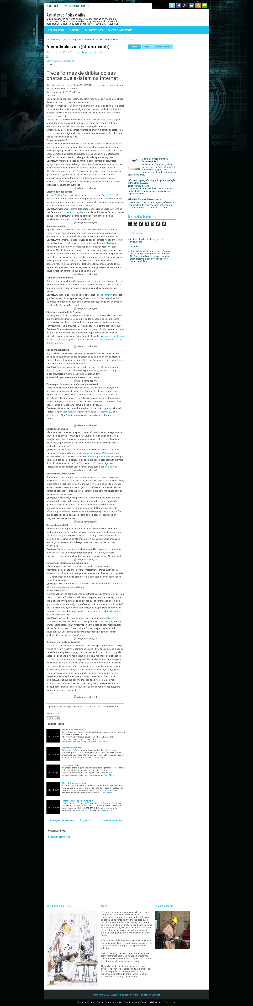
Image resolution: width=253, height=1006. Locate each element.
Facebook (68, 195)
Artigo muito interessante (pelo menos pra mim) (77, 46)
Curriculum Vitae (56, 30)
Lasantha (118, 1002)
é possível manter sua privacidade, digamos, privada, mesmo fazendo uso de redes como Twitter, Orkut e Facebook (85, 339)
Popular (134, 47)
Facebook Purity (104, 295)
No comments (96, 52)
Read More (103, 741)
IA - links (134, 246)
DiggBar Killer (69, 411)
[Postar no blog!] (51, 718)
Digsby (79, 212)
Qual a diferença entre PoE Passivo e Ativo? (155, 160)
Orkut (78, 195)
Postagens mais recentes (77, 5)
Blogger (156, 994)
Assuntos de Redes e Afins (65, 15)
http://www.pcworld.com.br (60, 61)
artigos (59, 39)
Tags (147, 47)
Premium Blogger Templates (137, 1002)
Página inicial (52, 5)
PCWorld (57, 713)
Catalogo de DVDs (70, 765)
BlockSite (112, 466)
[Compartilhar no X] (54, 718)
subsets (66, 511)
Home (51, 39)
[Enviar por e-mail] (48, 718)
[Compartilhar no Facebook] (58, 718)
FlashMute (111, 243)
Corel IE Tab (79, 583)
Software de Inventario (72, 729)
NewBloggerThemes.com (164, 1002)
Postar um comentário (59, 836)
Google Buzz (108, 195)
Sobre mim (74, 30)
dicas (67, 39)
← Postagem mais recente (61, 820)
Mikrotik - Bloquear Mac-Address (144, 199)
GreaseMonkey (104, 411)
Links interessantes (93, 30)
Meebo (68, 212)
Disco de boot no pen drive (74, 783)
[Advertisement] (86, 869)
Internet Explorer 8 (96, 456)
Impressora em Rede (71, 747)
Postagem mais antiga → (112, 820)
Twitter (58, 195)
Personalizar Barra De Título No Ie (77, 801)
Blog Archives (163, 47)
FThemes (91, 1002)
